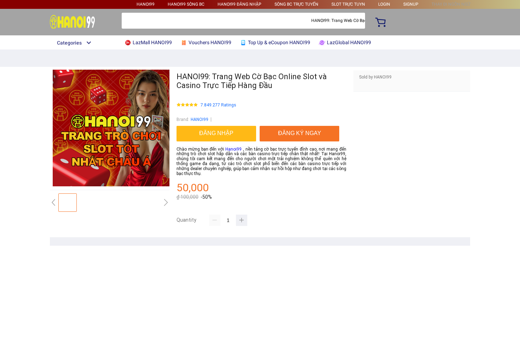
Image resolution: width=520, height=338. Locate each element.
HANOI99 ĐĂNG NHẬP (239, 4)
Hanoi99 (233, 149)
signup (410, 4)
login (384, 4)
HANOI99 (146, 4)
